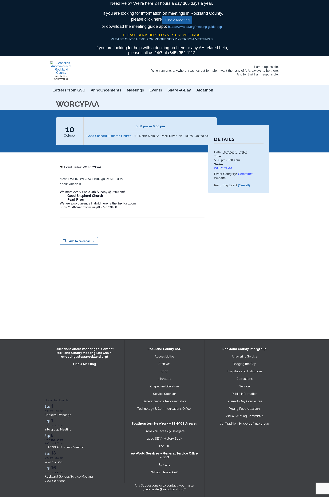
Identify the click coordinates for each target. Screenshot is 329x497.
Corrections (244, 379)
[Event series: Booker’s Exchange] (65, 411)
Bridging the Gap (244, 364)
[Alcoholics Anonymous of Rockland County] (61, 67)
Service (244, 386)
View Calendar (55, 481)
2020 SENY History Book (164, 438)
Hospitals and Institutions (244, 371)
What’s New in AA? (164, 472)
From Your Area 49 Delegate (164, 431)
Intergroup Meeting (58, 429)
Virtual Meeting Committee (245, 416)
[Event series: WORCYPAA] (65, 457)
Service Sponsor (164, 394)
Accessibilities (164, 356)
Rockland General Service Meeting (69, 476)
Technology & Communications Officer (164, 408)
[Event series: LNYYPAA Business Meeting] (65, 443)
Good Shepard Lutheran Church (108, 136)
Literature (164, 379)
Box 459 (164, 465)
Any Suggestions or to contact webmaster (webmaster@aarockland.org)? (164, 487)
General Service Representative (164, 401)
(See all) (244, 185)
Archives (164, 364)
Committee (245, 174)
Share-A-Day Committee (244, 401)
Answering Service (244, 356)
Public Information (244, 394)
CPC (164, 371)
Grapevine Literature (164, 386)
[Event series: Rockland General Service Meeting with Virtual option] (65, 472)
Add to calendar (79, 241)
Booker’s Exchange (58, 415)
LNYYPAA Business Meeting (64, 447)
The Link (164, 446)
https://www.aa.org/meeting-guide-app (195, 27)
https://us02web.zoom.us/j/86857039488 (88, 207)
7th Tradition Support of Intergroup (244, 423)
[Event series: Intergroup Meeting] (65, 425)
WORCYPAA (223, 168)
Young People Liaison (244, 408)
